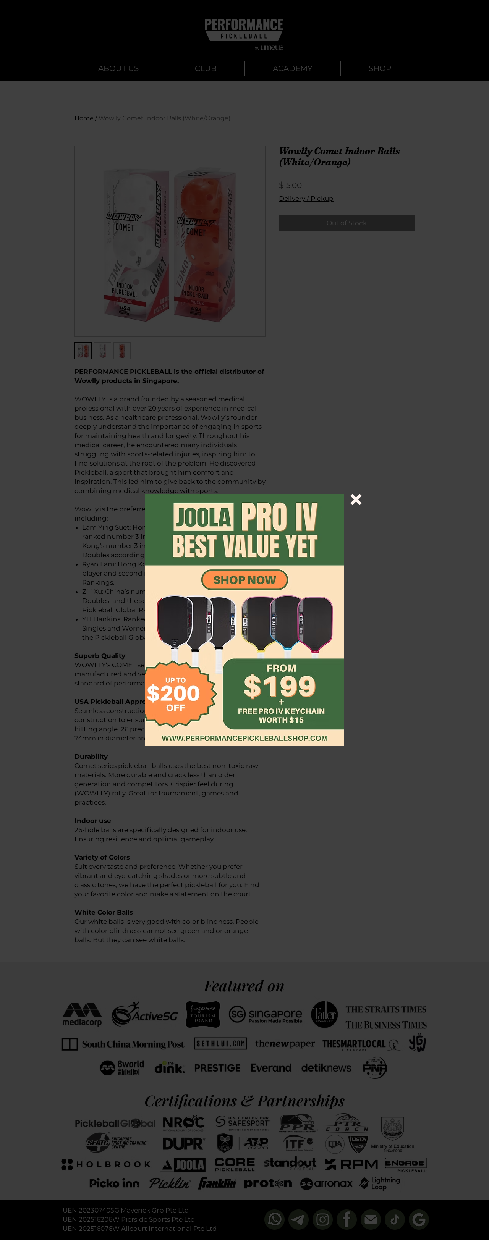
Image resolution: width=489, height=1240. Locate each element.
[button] (356, 499)
